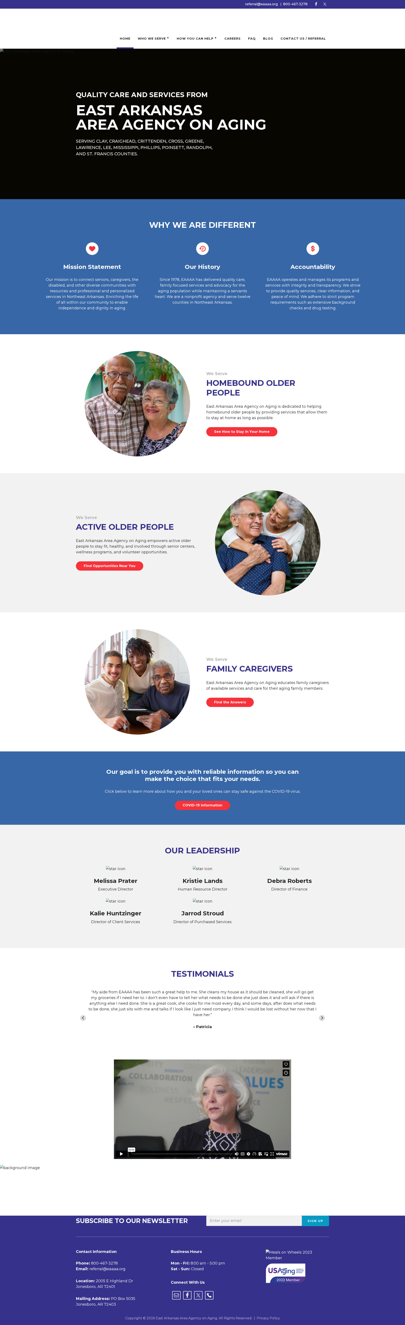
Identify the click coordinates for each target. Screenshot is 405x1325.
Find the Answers (230, 702)
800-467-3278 (295, 4)
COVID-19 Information (202, 805)
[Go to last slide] (83, 1018)
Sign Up (315, 1221)
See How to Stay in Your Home (242, 432)
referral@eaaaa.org (261, 4)
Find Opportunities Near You (109, 566)
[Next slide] (322, 1018)
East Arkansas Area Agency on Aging (99, 19)
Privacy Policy (268, 1318)
